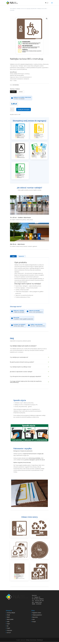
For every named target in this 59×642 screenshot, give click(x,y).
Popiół (8, 628)
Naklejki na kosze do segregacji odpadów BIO (27, 8)
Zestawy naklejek (11, 612)
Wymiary (12, 89)
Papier (8, 623)
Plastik (8, 615)
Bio (7, 626)
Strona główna (13, 8)
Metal (8, 617)
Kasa (33, 619)
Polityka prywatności (37, 615)
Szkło (8, 621)
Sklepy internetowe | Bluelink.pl (34, 640)
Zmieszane (9, 630)
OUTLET (9, 632)
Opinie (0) (21, 256)
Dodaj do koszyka (23, 109)
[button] (46, 18)
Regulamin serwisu (36, 612)
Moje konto (35, 617)
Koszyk (34, 621)
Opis (13, 256)
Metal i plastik (10, 619)
